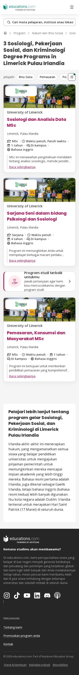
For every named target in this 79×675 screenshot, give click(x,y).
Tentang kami (12, 627)
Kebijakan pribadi (39, 665)
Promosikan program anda (21, 636)
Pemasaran (47, 77)
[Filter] (72, 77)
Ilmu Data (25, 77)
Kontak (8, 644)
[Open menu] (72, 7)
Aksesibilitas (60, 665)
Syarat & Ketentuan (15, 665)
